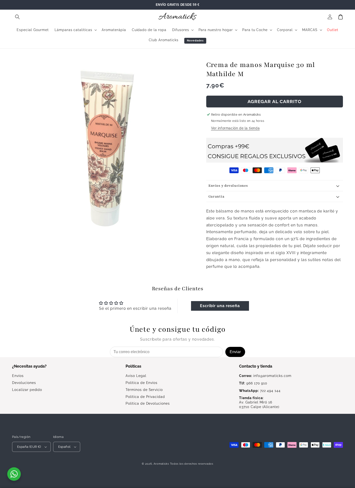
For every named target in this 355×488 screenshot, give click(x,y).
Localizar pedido (27, 390)
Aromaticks (161, 463)
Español (64, 446)
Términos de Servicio (144, 390)
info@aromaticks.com (265, 376)
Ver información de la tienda (235, 128)
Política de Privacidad (145, 397)
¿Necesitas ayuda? (29, 366)
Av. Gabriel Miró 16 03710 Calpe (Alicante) (259, 402)
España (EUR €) (29, 446)
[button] (17, 17)
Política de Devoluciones (148, 403)
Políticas (133, 366)
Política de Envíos (141, 383)
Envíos (18, 376)
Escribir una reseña (220, 305)
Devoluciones (24, 383)
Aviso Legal (136, 376)
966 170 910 (253, 383)
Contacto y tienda (255, 366)
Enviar (235, 352)
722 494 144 (260, 391)
